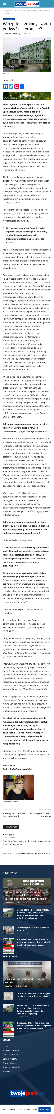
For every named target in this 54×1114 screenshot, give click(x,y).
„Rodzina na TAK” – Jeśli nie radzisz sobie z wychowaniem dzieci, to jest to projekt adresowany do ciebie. (34, 942)
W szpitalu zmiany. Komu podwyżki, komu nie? (27, 26)
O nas (5, 1046)
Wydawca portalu (11, 1050)
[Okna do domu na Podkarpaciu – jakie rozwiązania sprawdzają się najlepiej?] (8, 996)
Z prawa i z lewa (18, 11)
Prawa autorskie (10, 1063)
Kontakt (6, 1071)
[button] (4, 4)
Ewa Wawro (9, 902)
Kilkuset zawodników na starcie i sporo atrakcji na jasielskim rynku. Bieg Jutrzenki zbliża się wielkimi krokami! (26, 895)
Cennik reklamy (10, 1058)
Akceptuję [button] (44, 1109)
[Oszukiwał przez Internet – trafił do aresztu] (8, 930)
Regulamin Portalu (11, 1067)
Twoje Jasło (7, 11)
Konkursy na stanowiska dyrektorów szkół (14, 815)
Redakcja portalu (10, 1054)
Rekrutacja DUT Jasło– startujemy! (40, 815)
